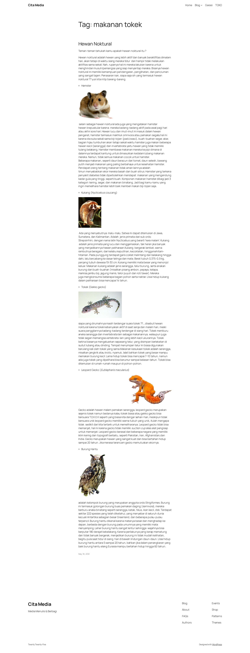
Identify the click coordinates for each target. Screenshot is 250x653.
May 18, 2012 (84, 554)
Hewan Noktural (95, 43)
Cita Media (36, 5)
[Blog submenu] (201, 5)
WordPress (217, 644)
